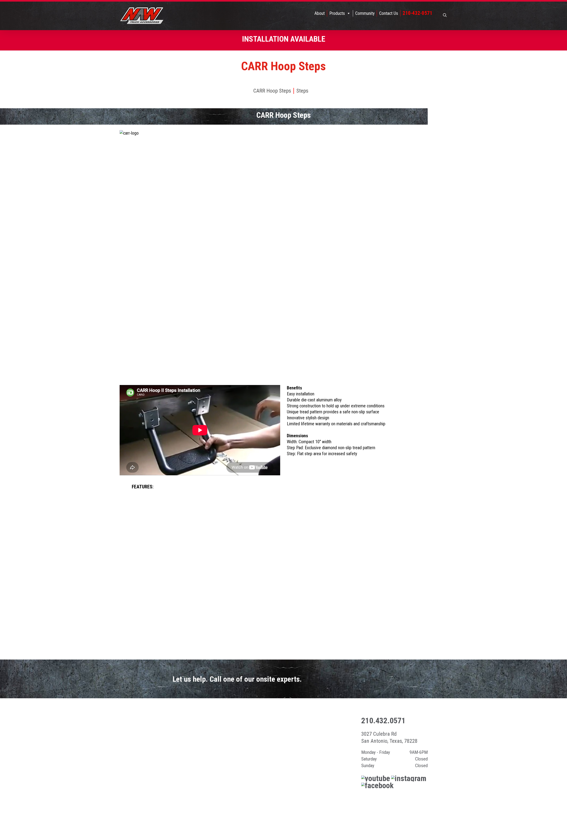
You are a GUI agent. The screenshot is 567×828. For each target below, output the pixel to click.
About (320, 13)
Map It (376, 800)
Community (365, 13)
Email (409, 800)
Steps (302, 91)
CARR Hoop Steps (272, 91)
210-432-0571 (417, 13)
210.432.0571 (383, 721)
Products (337, 13)
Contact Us (388, 13)
